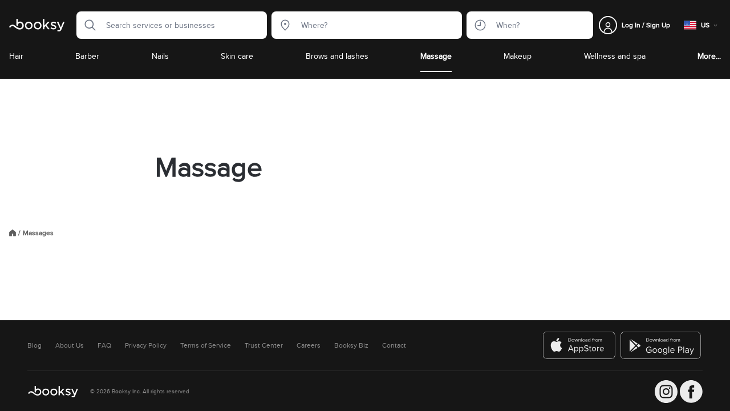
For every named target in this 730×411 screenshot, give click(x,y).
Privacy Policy (146, 345)
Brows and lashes (337, 56)
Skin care (237, 56)
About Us (69, 345)
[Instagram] (666, 391)
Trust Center (264, 345)
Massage (436, 56)
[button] (86, 25)
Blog (34, 345)
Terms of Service (205, 345)
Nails (160, 56)
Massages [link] (38, 232)
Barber (87, 56)
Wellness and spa (615, 56)
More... (709, 56)
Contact (394, 345)
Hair (16, 56)
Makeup (518, 56)
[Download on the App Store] (579, 345)
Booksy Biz (351, 345)
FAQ (104, 345)
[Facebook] (691, 391)
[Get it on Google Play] (661, 345)
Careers (309, 345)
